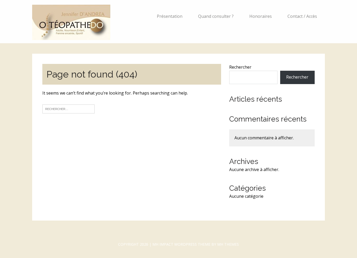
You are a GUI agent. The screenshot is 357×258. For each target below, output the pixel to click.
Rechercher (240, 67)
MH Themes (228, 244)
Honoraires (260, 16)
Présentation (169, 16)
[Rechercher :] (68, 108)
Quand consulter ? (216, 16)
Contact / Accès (302, 16)
